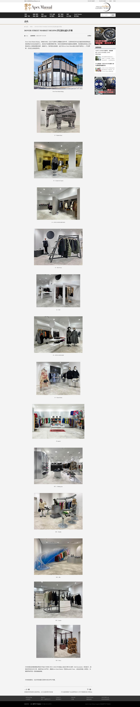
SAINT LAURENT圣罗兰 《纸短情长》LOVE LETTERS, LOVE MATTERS (104, 52)
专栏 (68, 14)
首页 (27, 26)
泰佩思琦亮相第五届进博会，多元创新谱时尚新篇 (38, 692)
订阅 (73, 698)
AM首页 (29, 698)
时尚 (42, 14)
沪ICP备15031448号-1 (46, 704)
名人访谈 (69, 16)
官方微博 (137, 702)
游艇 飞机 (27, 16)
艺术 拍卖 (52, 14)
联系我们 (58, 698)
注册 (110, 1)
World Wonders (78, 14)
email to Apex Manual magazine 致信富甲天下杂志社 (98, 704)
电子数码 (52, 16)
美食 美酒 (35, 16)
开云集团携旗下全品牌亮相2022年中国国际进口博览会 (76, 692)
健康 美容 (60, 16)
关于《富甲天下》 (46, 698)
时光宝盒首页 (105, 698)
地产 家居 (60, 14)
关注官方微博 (91, 1)
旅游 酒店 (44, 16)
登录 (114, 1)
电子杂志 (76, 16)
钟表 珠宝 (35, 14)
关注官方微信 (102, 1)
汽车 (26, 14)
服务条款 (89, 698)
